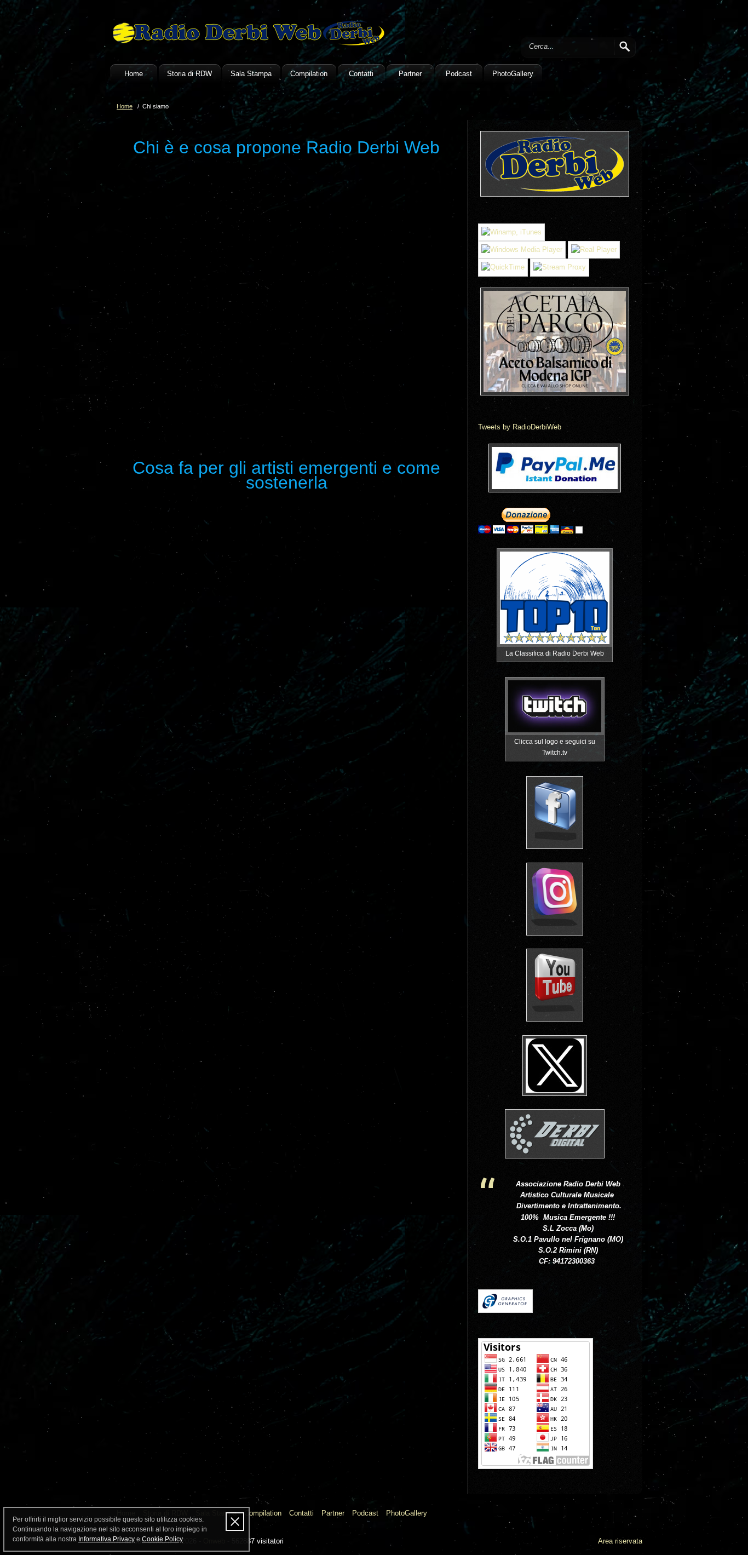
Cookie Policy (162, 1539)
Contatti (361, 74)
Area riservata (620, 1541)
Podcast (459, 74)
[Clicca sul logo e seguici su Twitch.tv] (554, 706)
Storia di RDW (189, 74)
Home (133, 74)
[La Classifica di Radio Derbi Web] (554, 598)
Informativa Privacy (106, 1539)
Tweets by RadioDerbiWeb (519, 427)
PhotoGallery (512, 74)
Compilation (308, 74)
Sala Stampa (251, 74)
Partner (410, 74)
